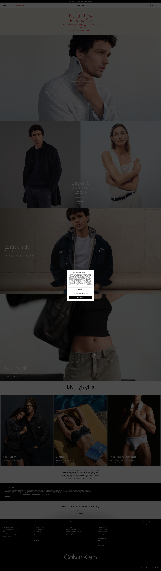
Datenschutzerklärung (76, 285)
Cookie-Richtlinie (88, 284)
